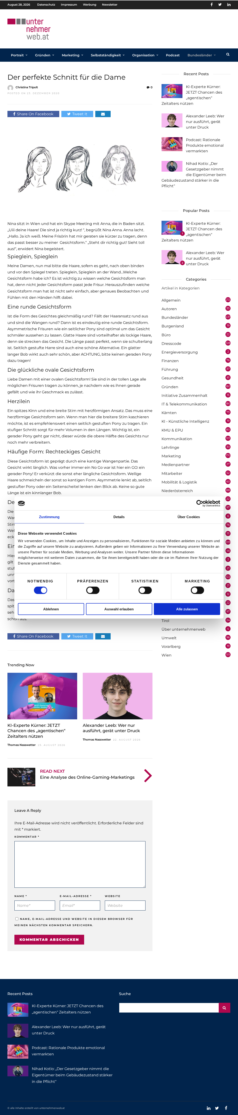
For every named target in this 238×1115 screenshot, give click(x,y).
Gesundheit (173, 378)
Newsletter (109, 4)
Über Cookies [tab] (189, 517)
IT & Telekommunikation (184, 404)
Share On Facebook (35, 114)
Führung (170, 369)
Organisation (143, 55)
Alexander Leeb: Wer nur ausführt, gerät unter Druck (111, 728)
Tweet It (79, 114)
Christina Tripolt (27, 87)
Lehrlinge (170, 447)
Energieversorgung (180, 352)
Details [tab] (119, 517)
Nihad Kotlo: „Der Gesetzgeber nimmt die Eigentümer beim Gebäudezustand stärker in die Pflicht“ (194, 174)
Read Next (52, 771)
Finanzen (170, 361)
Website (112, 896)
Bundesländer (200, 55)
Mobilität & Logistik (179, 482)
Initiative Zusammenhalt (185, 395)
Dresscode (171, 343)
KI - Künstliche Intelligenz (185, 421)
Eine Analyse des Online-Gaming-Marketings (87, 777)
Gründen (42, 55)
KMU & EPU (172, 430)
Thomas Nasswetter (21, 745)
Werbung (89, 4)
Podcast (173, 55)
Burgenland (173, 326)
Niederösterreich (177, 491)
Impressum (69, 4)
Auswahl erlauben (119, 609)
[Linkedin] (229, 4)
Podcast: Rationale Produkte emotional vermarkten (205, 145)
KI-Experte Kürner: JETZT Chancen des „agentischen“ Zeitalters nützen (36, 731)
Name (20, 896)
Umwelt (169, 638)
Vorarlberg (171, 646)
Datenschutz (46, 4)
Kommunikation (177, 439)
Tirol (165, 621)
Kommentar (27, 836)
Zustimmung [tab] (49, 517)
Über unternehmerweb (183, 629)
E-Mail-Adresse (76, 896)
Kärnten (169, 413)
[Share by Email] (103, 114)
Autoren (169, 309)
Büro (166, 335)
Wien (167, 655)
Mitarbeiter (172, 473)
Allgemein (171, 300)
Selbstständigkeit (106, 55)
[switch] (92, 590)
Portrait (17, 55)
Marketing (70, 55)
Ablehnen (51, 609)
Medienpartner (176, 464)
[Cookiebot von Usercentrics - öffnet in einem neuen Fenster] (199, 503)
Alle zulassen (187, 609)
